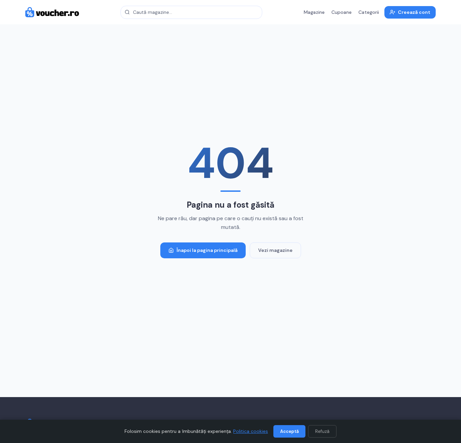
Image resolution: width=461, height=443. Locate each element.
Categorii (368, 12)
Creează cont (414, 12)
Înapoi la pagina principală (207, 250)
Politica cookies (250, 431)
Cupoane (341, 12)
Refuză (322, 431)
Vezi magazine (275, 250)
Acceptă (289, 431)
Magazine (314, 12)
